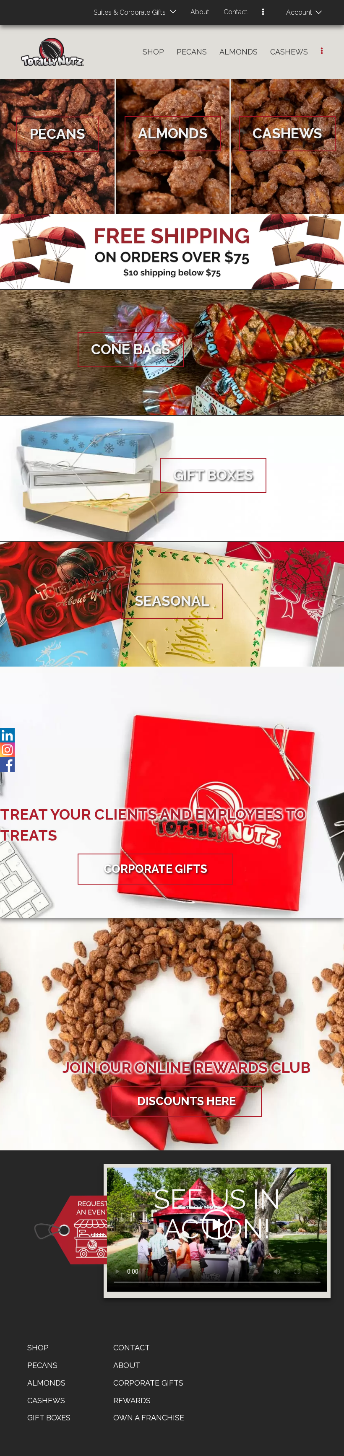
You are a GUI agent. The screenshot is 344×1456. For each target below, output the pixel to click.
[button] (263, 12)
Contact (236, 12)
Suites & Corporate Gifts (130, 12)
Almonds (238, 51)
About (199, 12)
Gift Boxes (48, 1417)
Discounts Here (186, 1101)
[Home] (52, 52)
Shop (153, 51)
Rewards (132, 1400)
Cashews (289, 51)
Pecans (192, 51)
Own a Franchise (148, 1417)
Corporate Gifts (155, 868)
